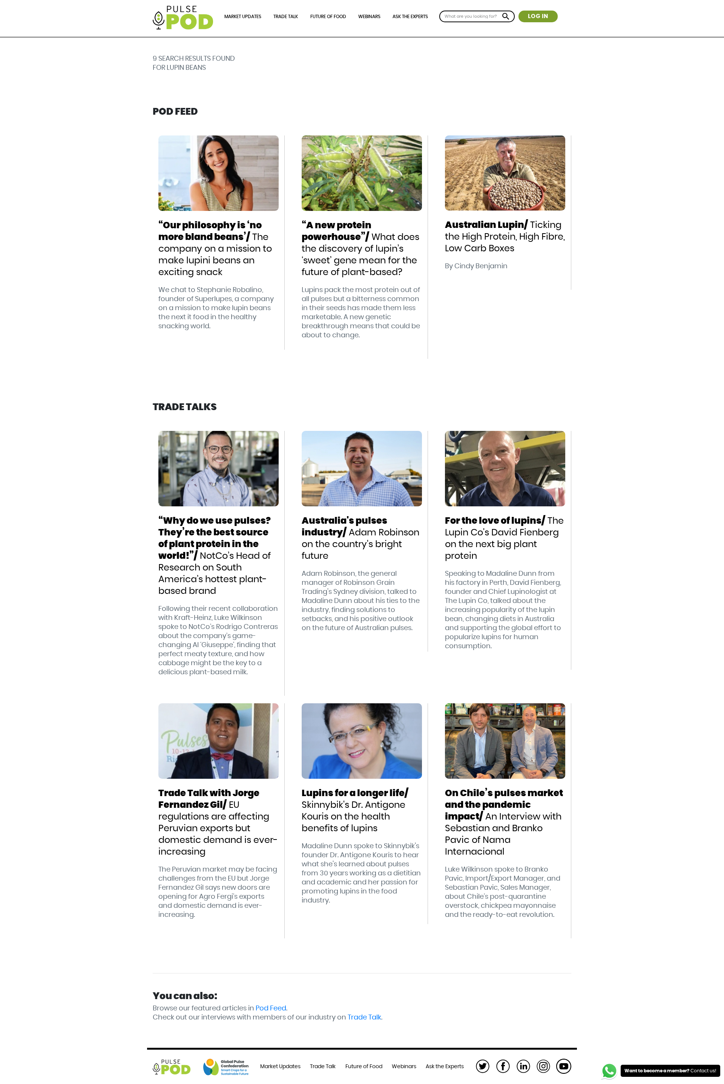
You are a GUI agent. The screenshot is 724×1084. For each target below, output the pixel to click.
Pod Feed (271, 1008)
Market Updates (242, 16)
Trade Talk (285, 16)
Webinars (369, 16)
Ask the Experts (410, 16)
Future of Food (328, 16)
